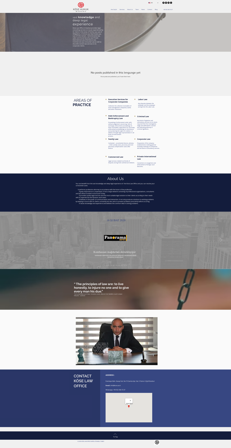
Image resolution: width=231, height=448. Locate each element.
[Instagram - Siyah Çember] (168, 3)
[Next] (221, 240)
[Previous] (10, 240)
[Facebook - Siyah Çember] (163, 3)
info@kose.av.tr (115, 385)
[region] (117, 341)
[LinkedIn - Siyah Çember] (171, 3)
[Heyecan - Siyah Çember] (166, 3)
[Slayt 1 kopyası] (111, 265)
